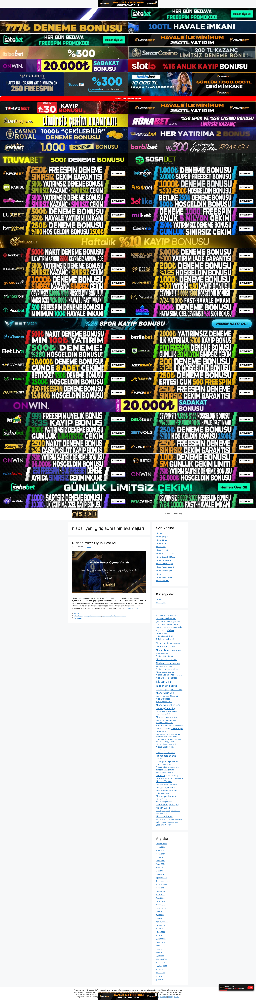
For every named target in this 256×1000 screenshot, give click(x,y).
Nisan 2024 (160, 891)
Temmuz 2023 (162, 922)
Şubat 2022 (160, 980)
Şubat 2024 (161, 898)
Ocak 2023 (160, 942)
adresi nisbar (161, 615)
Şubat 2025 (160, 857)
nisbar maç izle (175, 734)
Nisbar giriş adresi (167, 685)
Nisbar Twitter (164, 781)
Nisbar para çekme (166, 755)
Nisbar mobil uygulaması (165, 742)
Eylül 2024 (160, 874)
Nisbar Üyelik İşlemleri (163, 811)
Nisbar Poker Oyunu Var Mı (94, 543)
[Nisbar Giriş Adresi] (85, 514)
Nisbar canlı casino (166, 659)
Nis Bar (159, 533)
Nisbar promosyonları (163, 764)
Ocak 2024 (160, 901)
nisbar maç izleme (161, 736)
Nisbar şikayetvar (176, 819)
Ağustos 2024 (161, 878)
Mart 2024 (160, 895)
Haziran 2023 (161, 925)
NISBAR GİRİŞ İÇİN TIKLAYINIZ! (128, 99)
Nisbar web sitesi (165, 787)
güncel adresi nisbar (163, 627)
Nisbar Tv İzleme (162, 581)
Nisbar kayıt (177, 728)
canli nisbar (171, 615)
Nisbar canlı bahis (164, 656)
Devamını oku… (133, 608)
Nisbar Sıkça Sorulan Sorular (165, 772)
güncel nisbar (78, 616)
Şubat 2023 (161, 939)
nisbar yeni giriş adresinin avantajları (114, 616)
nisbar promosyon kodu (167, 761)
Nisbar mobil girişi (175, 739)
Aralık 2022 (160, 946)
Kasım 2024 (161, 867)
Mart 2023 (160, 935)
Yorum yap (78, 618)
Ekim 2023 (160, 912)
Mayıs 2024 (160, 888)
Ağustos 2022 (161, 959)
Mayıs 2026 (160, 847)
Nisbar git (174, 696)
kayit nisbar (161, 631)
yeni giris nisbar (163, 825)
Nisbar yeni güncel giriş (167, 804)
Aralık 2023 (160, 905)
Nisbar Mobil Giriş (162, 739)
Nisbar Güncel (161, 540)
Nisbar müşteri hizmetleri (166, 744)
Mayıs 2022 (160, 969)
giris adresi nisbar (164, 621)
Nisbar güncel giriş (165, 708)
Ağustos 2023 (161, 918)
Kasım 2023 (161, 908)
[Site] (64, 173)
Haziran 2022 (161, 966)
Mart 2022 (160, 976)
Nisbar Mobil (172, 736)
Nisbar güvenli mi (170, 720)
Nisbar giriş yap (165, 692)
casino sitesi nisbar (166, 618)
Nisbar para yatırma (165, 752)
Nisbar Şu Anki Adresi (161, 813)
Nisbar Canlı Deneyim (164, 564)
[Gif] (128, 241)
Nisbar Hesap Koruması (165, 554)
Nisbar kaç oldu (162, 731)
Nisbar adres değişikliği (164, 636)
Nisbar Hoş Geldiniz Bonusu (175, 725)
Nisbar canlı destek (168, 663)
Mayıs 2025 (160, 854)
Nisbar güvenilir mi (166, 717)
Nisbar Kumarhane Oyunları (163, 734)
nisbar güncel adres (164, 702)
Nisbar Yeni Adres (162, 793)
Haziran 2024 (161, 884)
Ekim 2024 (160, 871)
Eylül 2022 (160, 956)
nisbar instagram (163, 728)
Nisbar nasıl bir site (165, 747)
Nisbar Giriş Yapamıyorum (162, 696)
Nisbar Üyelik (163, 808)
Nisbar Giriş (178, 514)
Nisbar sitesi (161, 767)
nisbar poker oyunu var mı (92, 616)
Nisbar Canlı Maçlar (164, 560)
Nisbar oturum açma (161, 750)
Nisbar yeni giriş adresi (165, 802)
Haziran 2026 (161, 844)
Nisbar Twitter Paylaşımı (162, 784)
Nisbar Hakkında (162, 725)
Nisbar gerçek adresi (166, 677)
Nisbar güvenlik (160, 720)
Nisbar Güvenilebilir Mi (163, 714)
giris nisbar (160, 624)
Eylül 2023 (160, 915)
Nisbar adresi (165, 639)
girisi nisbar (176, 622)
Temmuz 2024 (162, 881)
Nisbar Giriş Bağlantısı (163, 690)
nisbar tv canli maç (172, 776)
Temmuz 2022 (162, 963)
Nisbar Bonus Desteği (164, 550)
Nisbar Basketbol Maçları (166, 557)
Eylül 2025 (160, 850)
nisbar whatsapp (162, 791)
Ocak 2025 (160, 861)
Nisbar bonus (163, 650)
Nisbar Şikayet (162, 537)
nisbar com (179, 675)
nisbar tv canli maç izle (164, 778)
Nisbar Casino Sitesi (165, 675)
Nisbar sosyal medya (173, 767)
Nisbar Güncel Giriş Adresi (166, 711)
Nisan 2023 (160, 932)
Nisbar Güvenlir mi (164, 722)
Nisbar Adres (161, 633)
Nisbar (167, 514)
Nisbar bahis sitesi (165, 646)
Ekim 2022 (160, 952)
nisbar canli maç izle (162, 653)
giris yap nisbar (172, 624)
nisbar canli (177, 650)
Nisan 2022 (160, 973)
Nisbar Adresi (161, 543)
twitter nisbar (161, 822)
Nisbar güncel (163, 698)
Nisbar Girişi (176, 689)
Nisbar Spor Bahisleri (165, 770)
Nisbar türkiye (173, 784)
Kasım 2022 (161, 949)
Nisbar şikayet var (163, 820)
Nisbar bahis (162, 643)
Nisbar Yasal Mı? (173, 790)
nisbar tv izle (178, 778)
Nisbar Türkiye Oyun (164, 571)
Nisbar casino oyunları (165, 672)
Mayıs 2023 (160, 929)
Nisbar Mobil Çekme (164, 577)
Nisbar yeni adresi (166, 796)
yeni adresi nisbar (172, 822)
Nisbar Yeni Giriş (162, 799)
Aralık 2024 (160, 864)
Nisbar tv (160, 775)
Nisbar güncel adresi (168, 704)
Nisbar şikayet (164, 816)
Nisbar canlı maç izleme (167, 669)
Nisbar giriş (164, 681)
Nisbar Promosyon (161, 759)
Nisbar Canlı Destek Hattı (164, 666)
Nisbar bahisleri (175, 643)
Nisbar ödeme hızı (175, 811)
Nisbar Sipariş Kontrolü (165, 567)
